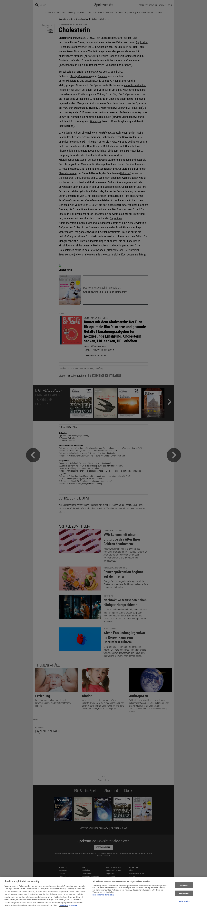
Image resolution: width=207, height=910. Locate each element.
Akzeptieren (184, 885)
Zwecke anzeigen (184, 901)
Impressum (73, 905)
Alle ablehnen (184, 893)
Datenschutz (63, 905)
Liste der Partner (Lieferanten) (103, 895)
